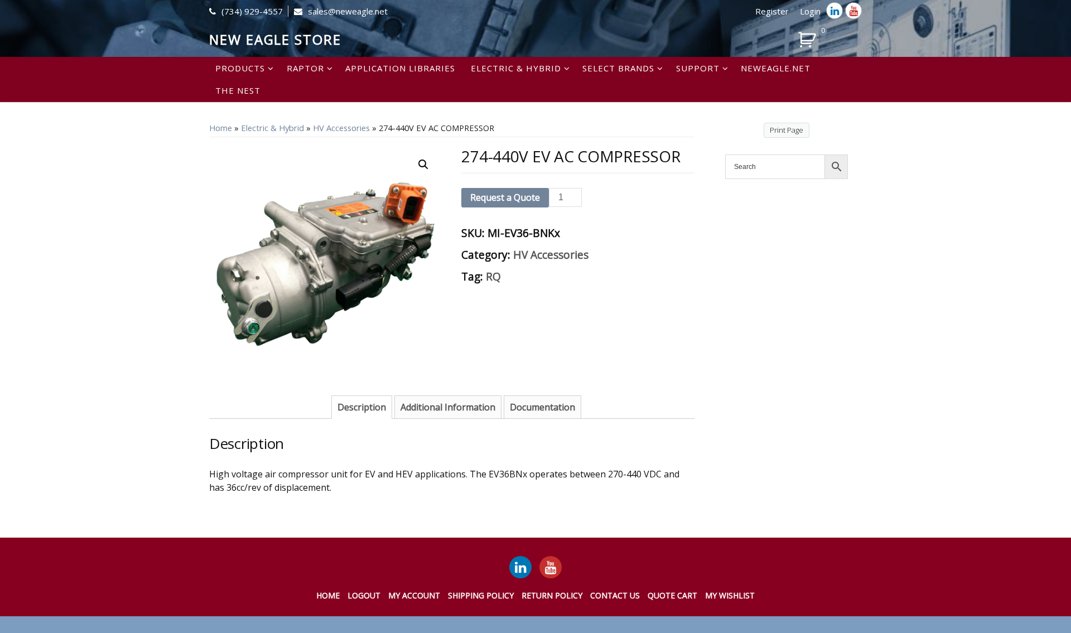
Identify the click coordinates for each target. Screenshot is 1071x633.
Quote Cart (672, 595)
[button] (423, 164)
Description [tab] (361, 407)
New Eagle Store (275, 39)
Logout (364, 595)
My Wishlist (730, 595)
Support (698, 68)
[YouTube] (550, 567)
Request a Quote (505, 197)
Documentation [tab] (542, 407)
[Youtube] (853, 10)
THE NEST (237, 90)
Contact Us (615, 595)
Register (772, 11)
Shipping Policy (481, 595)
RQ (493, 276)
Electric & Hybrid (516, 68)
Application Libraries (400, 68)
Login (810, 11)
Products (240, 68)
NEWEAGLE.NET (776, 68)
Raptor (305, 68)
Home (220, 127)
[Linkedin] (834, 10)
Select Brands (618, 68)
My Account (414, 595)
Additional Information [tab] (448, 407)
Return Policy (552, 595)
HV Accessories (341, 127)
